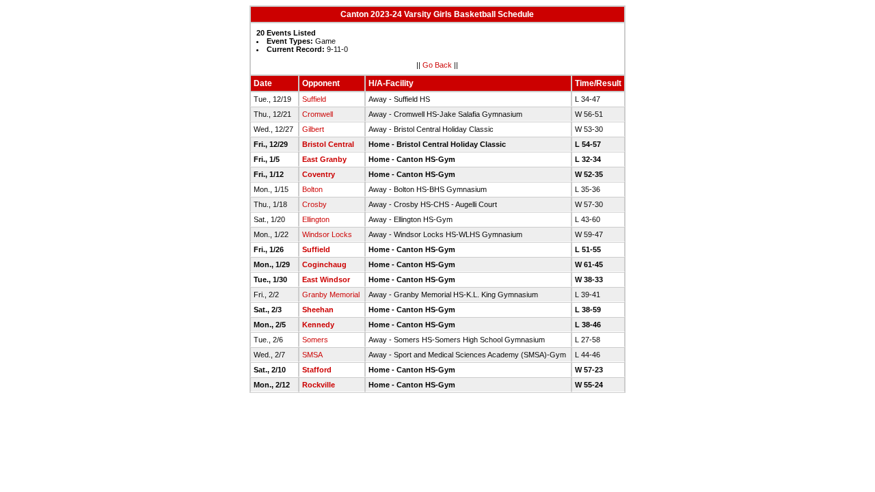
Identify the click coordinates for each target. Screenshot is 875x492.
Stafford (317, 370)
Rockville (318, 385)
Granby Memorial (331, 294)
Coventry (318, 174)
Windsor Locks (327, 234)
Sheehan (318, 309)
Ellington (315, 219)
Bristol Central (328, 144)
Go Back (437, 65)
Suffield (314, 99)
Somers (315, 340)
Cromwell (317, 114)
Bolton (312, 189)
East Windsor (326, 279)
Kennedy (318, 324)
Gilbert (313, 129)
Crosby (314, 204)
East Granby (324, 159)
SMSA (312, 355)
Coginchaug (324, 264)
